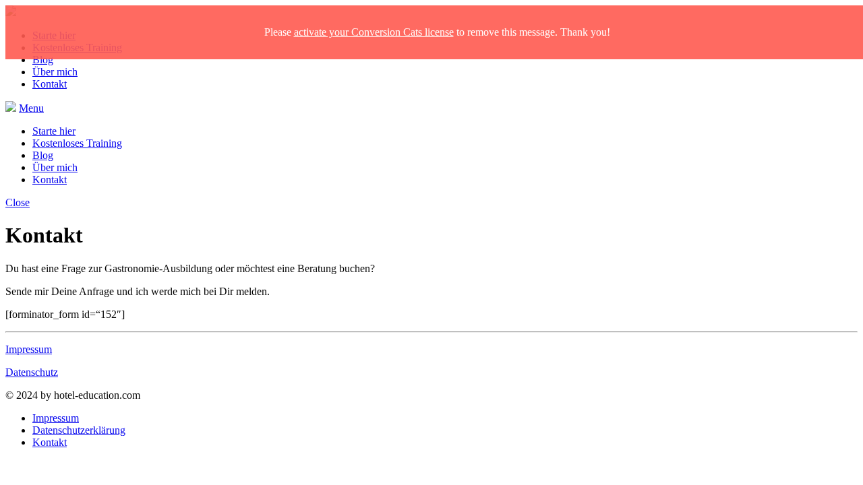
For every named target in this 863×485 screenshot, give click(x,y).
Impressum (28, 349)
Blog (42, 59)
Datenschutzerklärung (78, 430)
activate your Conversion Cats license (374, 32)
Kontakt (49, 84)
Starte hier (54, 131)
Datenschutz (31, 372)
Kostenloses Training (77, 143)
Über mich (55, 71)
